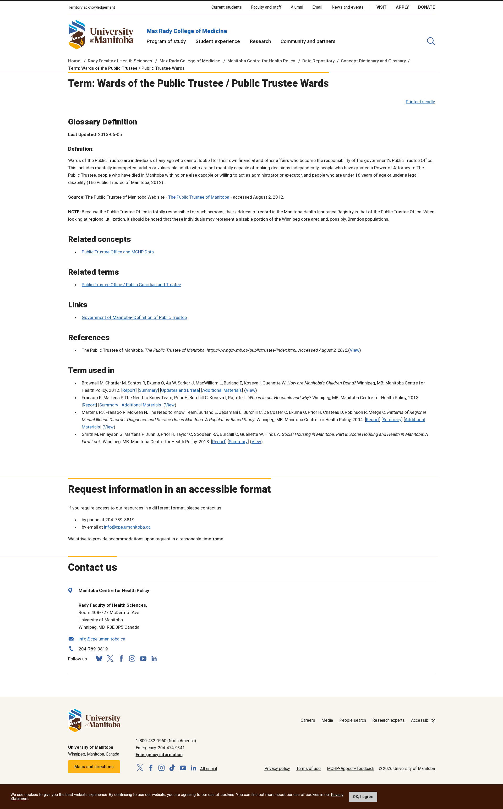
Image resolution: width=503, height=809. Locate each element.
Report (128, 390)
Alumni (297, 7)
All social (208, 768)
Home (74, 60)
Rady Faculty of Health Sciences (120, 60)
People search (352, 720)
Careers (308, 720)
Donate (426, 7)
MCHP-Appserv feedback (350, 768)
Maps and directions (94, 766)
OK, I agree (363, 796)
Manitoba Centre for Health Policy (261, 60)
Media (327, 720)
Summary (148, 390)
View (354, 350)
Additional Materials (222, 390)
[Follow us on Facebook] (121, 658)
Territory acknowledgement (91, 7)
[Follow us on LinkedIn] (154, 658)
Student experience (217, 41)
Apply (402, 7)
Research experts (388, 720)
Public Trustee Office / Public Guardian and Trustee (131, 284)
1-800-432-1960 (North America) (166, 740)
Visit (381, 7)
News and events (348, 7)
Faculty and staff (266, 7)
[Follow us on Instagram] (132, 658)
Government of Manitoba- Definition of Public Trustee (134, 317)
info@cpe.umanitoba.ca (127, 527)
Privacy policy (277, 768)
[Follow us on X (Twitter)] (110, 658)
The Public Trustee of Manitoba (198, 197)
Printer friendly (420, 101)
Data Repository (318, 60)
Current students (226, 7)
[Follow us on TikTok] (172, 768)
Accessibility (423, 720)
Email (317, 7)
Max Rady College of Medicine (187, 31)
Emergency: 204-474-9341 (160, 747)
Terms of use (308, 768)
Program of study (166, 41)
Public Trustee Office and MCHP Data (118, 251)
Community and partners (308, 41)
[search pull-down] (431, 41)
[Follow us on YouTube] (143, 658)
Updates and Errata (180, 390)
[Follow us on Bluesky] (99, 658)
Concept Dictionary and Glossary (373, 60)
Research (260, 41)
